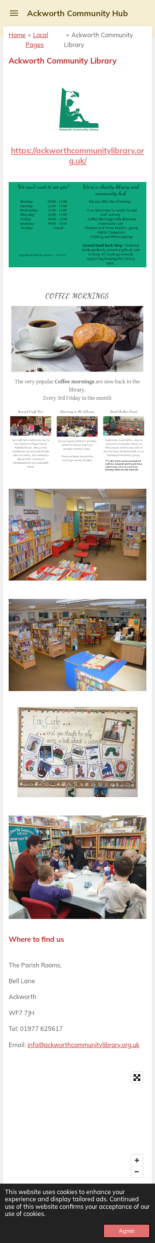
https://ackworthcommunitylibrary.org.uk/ (77, 155)
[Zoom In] (137, 1160)
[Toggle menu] (14, 13)
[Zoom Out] (137, 1171)
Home (17, 35)
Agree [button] (126, 1230)
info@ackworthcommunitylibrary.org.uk (83, 1045)
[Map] (77, 1124)
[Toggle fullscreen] (137, 1077)
